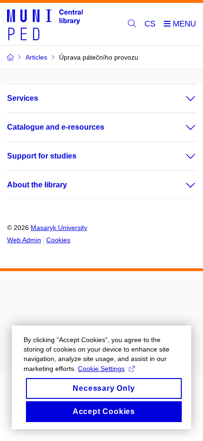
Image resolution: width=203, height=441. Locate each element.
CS (149, 23)
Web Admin (24, 240)
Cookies (58, 240)
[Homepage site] (45, 24)
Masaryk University (59, 227)
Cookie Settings (101, 368)
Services (22, 98)
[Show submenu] (181, 98)
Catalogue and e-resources (55, 127)
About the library (37, 185)
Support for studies (41, 156)
